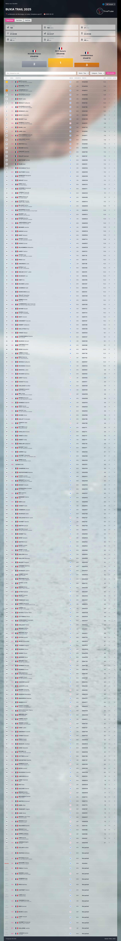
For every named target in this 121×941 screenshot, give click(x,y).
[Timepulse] (105, 11)
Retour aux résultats (11, 3)
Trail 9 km (27, 20)
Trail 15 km (19, 20)
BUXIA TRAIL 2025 (110, 938)
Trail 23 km (10, 20)
